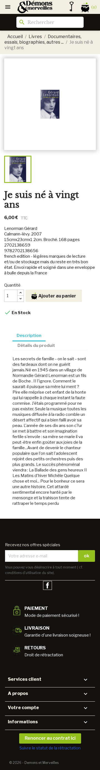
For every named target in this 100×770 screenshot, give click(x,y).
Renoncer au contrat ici (50, 738)
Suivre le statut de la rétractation (50, 748)
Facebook (47, 585)
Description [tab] (29, 335)
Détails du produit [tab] (36, 345)
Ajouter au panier (57, 296)
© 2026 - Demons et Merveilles (34, 763)
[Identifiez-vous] (71, 6)
